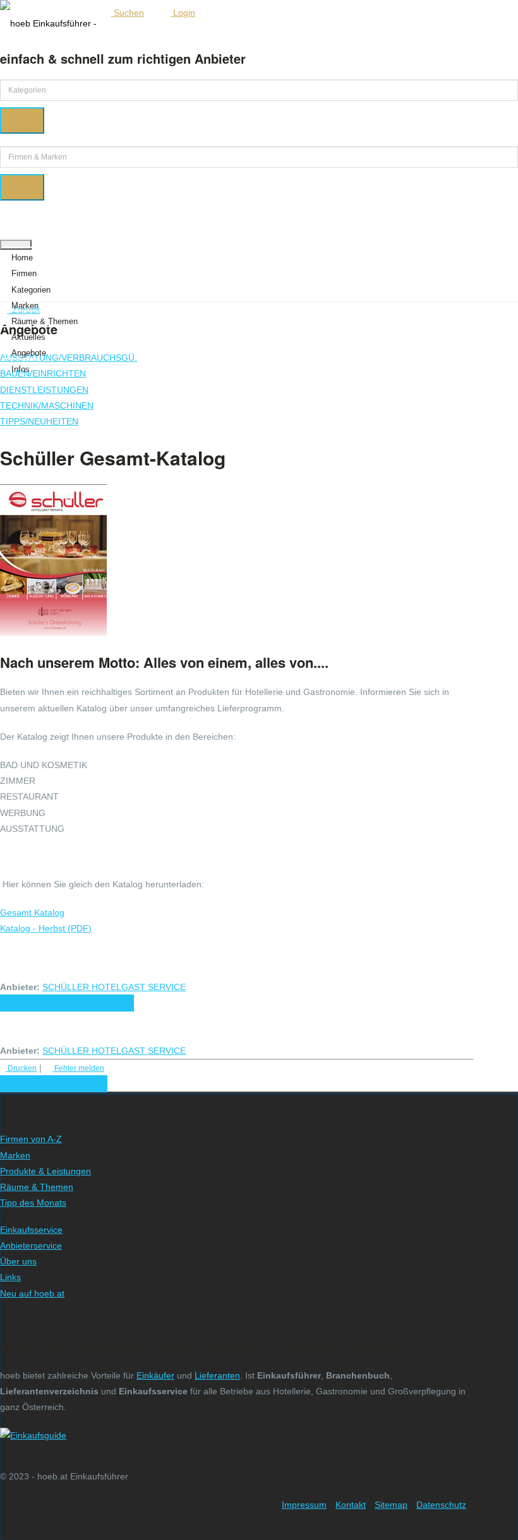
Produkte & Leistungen (45, 1171)
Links (10, 1277)
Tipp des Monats (33, 1203)
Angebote (28, 353)
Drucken (21, 1068)
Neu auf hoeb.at (32, 1293)
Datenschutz (441, 1505)
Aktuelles (28, 337)
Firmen (24, 273)
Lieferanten (217, 1375)
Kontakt (350, 1505)
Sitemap (391, 1505)
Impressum (304, 1505)
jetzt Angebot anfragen (67, 1003)
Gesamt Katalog (32, 912)
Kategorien (31, 290)
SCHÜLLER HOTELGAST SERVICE (114, 987)
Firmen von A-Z (31, 1139)
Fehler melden (78, 1068)
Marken (25, 305)
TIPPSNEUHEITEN (39, 421)
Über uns (18, 1261)
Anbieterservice (31, 1245)
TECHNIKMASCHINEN (46, 405)
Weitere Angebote (51, 1083)
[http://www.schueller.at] (194, 987)
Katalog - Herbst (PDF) (46, 928)
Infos (20, 369)
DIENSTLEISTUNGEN (44, 390)
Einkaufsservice (31, 1230)
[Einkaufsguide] (33, 1435)
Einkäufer (155, 1375)
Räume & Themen (44, 321)
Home (22, 257)
